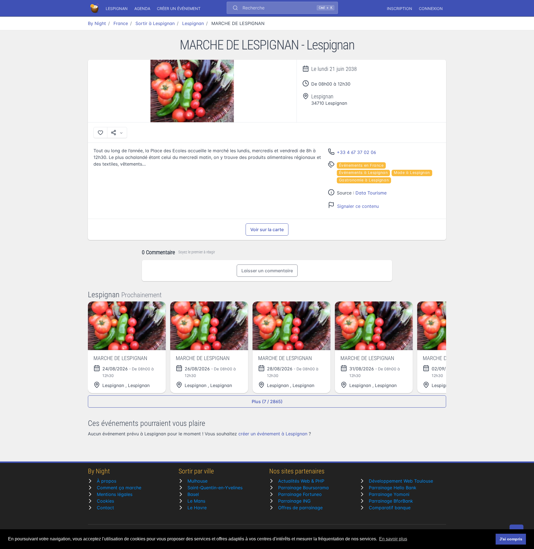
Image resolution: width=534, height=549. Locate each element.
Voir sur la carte (267, 229)
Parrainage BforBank (391, 501)
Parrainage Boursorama (303, 487)
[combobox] (282, 8)
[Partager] (117, 132)
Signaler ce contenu (358, 206)
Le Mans (196, 501)
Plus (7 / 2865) (267, 401)
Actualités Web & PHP (301, 481)
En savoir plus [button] (393, 538)
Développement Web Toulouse (401, 481)
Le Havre (197, 507)
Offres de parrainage (300, 507)
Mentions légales (114, 494)
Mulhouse (197, 481)
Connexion (431, 8)
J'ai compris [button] (511, 539)
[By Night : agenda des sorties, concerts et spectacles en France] (95, 8)
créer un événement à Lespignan (272, 433)
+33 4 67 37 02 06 (356, 152)
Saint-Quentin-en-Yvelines (215, 487)
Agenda (142, 8)
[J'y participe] (100, 132)
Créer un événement (179, 8)
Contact (105, 507)
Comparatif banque (390, 507)
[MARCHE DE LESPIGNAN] (192, 91)
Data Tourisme (371, 193)
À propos (106, 481)
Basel (193, 494)
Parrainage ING (294, 501)
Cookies (105, 501)
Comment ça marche (119, 487)
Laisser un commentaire (267, 270)
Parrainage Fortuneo (300, 494)
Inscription (399, 8)
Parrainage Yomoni (389, 494)
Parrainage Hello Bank (392, 487)
